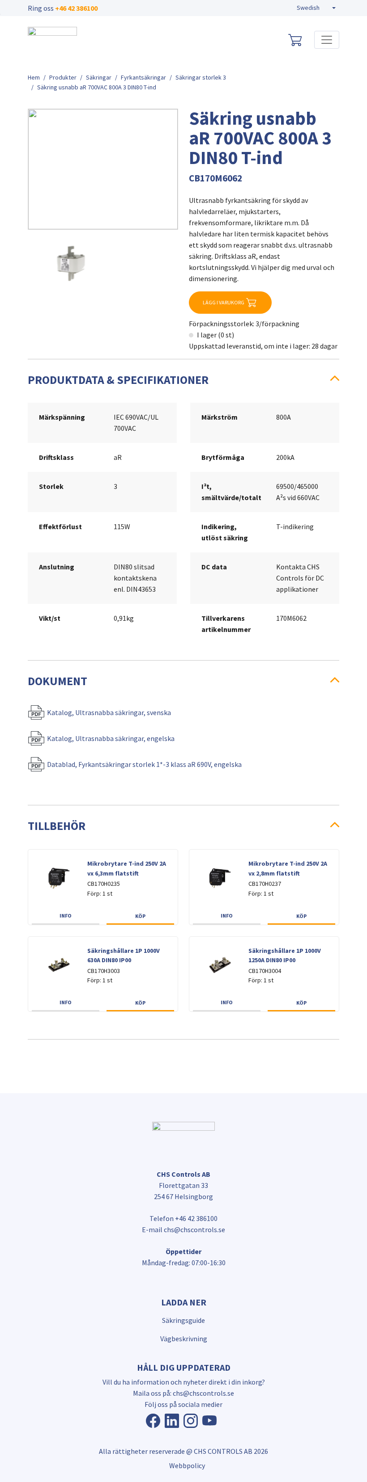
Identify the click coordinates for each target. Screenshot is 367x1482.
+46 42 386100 (76, 8)
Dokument (57, 681)
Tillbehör (56, 826)
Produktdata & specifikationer (118, 380)
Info (66, 915)
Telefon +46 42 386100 (183, 1218)
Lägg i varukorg (223, 302)
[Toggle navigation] (326, 40)
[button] (316, 8)
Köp (140, 916)
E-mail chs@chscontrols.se (183, 1229)
